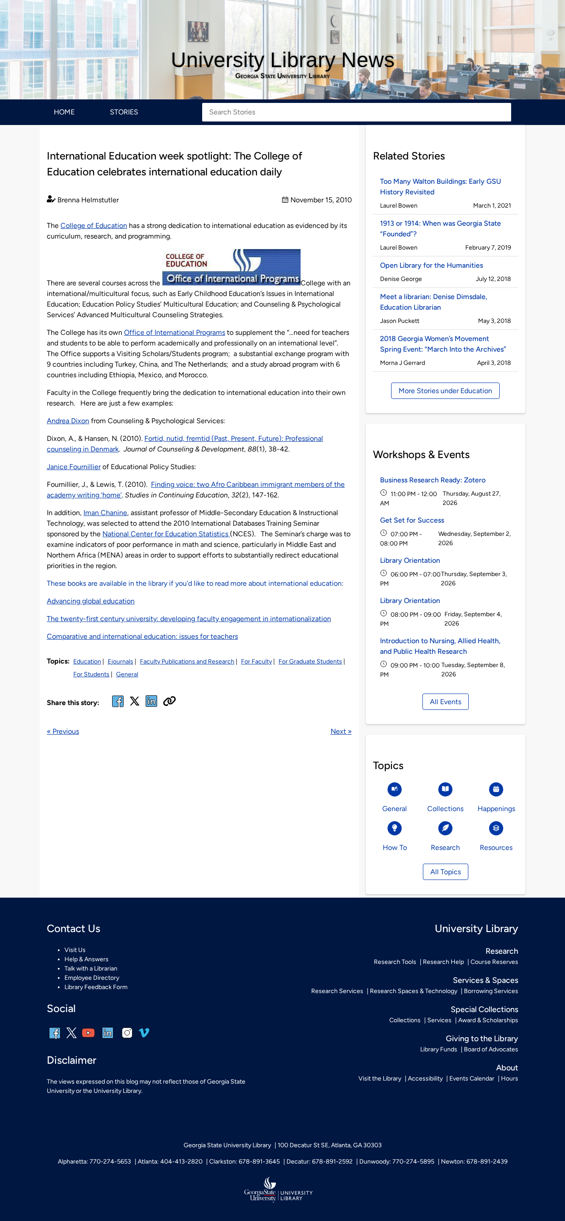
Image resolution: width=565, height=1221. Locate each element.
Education (87, 661)
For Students (91, 674)
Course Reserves (494, 962)
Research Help (443, 962)
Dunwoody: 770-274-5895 (396, 1161)
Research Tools (395, 962)
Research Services (337, 991)
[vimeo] (144, 1036)
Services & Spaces (485, 980)
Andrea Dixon (68, 421)
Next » (341, 731)
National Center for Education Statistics (166, 534)
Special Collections (484, 1009)
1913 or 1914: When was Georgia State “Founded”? (440, 228)
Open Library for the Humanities (431, 265)
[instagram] (127, 1039)
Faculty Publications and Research (187, 661)
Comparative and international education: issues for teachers (142, 636)
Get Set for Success (412, 520)
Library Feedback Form (96, 987)
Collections (405, 1020)
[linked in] (151, 706)
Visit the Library (379, 1078)
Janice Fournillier (74, 467)
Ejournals (120, 661)
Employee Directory (91, 978)
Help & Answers (86, 959)
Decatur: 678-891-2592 (319, 1161)
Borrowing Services (491, 991)
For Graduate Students (310, 661)
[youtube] (88, 1039)
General (127, 674)
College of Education (93, 225)
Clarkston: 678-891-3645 (244, 1161)
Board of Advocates (491, 1049)
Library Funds (438, 1049)
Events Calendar (471, 1078)
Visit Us (75, 950)
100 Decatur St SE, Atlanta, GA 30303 (330, 1145)
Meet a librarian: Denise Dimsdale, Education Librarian (433, 301)
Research (502, 951)
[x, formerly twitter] (134, 704)
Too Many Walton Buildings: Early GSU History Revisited (440, 186)
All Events (445, 702)
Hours (509, 1078)
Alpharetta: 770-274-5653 (94, 1161)
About (507, 1068)
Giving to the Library (482, 1038)
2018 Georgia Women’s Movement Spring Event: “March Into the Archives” (443, 343)
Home (64, 112)
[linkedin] (108, 1039)
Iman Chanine (105, 512)
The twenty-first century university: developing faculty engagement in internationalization (189, 618)
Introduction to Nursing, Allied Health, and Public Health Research (440, 646)
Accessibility (425, 1078)
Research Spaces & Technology (413, 991)
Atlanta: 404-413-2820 (170, 1161)
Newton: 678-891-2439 (474, 1161)
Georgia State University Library (282, 76)
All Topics (445, 872)
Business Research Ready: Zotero (433, 480)
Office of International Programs (174, 332)
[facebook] (118, 706)
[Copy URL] (169, 702)
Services (439, 1020)
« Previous (63, 731)
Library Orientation (410, 560)
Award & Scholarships (488, 1020)
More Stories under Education (445, 391)
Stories (124, 112)
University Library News (283, 60)
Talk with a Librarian (90, 968)
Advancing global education (91, 601)
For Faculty (256, 661)
